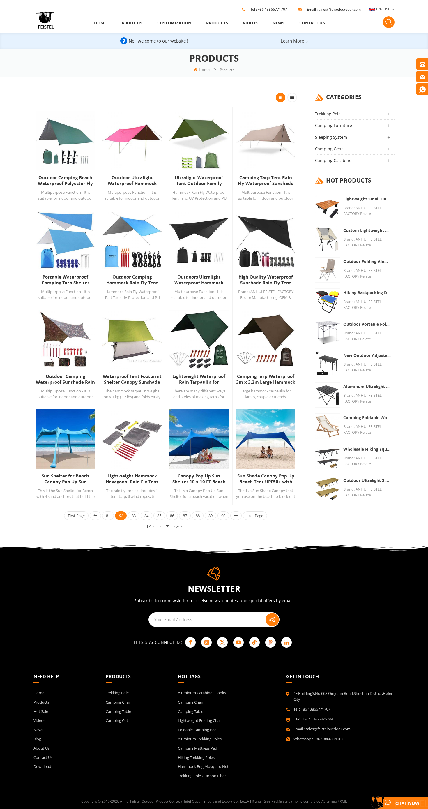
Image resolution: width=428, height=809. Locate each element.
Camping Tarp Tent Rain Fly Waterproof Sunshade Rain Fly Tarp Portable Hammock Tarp (265, 180)
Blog (37, 738)
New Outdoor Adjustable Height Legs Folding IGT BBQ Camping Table (367, 355)
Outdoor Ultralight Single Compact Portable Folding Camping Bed (367, 480)
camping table (190, 711)
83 (134, 515)
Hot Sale (40, 711)
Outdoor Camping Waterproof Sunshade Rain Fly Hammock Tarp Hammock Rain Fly (65, 379)
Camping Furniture (333, 125)
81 (108, 515)
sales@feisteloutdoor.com (340, 9)
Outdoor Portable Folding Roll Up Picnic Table (367, 324)
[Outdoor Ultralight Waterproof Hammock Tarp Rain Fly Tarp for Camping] (132, 140)
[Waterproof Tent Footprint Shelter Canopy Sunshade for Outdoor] (132, 339)
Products (217, 23)
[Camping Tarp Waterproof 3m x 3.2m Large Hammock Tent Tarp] (265, 339)
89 (210, 515)
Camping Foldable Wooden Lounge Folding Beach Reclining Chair (367, 417)
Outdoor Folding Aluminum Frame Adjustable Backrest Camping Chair (367, 261)
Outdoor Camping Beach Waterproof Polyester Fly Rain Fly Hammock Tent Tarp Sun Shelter (65, 180)
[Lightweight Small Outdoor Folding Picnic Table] (327, 207)
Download (42, 766)
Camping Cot (117, 720)
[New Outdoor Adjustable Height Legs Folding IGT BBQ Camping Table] (327, 363)
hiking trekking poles (196, 757)
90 (223, 515)
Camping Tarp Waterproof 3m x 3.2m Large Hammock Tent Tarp (265, 379)
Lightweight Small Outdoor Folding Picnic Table (367, 199)
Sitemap (330, 801)
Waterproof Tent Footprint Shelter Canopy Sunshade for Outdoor (132, 379)
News (278, 23)
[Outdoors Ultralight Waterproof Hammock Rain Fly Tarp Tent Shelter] (199, 240)
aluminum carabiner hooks (202, 692)
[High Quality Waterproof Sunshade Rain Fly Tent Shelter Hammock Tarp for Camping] (265, 240)
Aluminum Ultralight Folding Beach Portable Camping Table (367, 386)
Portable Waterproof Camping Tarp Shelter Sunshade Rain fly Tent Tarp (65, 280)
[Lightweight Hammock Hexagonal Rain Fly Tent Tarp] (132, 438)
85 (159, 515)
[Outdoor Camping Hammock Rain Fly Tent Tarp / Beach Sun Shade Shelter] (132, 240)
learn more (292, 41)
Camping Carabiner (334, 160)
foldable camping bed (197, 729)
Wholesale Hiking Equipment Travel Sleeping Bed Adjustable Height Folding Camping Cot (367, 449)
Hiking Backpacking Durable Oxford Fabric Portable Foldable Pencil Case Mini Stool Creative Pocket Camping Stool (367, 292)
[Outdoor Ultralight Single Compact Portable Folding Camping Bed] (327, 488)
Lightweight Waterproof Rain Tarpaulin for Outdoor (198, 379)
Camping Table (118, 711)
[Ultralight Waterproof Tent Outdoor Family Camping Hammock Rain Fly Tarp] (199, 140)
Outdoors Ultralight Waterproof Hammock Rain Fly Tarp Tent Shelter (199, 280)
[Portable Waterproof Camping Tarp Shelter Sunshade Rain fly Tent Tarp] (65, 240)
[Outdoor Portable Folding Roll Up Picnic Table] (327, 332)
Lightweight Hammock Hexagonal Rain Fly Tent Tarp (132, 479)
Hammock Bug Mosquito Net (203, 766)
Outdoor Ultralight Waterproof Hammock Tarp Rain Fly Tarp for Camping (132, 180)
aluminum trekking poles (200, 738)
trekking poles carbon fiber (202, 775)
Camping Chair (118, 702)
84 (146, 515)
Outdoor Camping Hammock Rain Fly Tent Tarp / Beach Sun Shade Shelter (132, 280)
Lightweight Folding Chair (200, 720)
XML (343, 801)
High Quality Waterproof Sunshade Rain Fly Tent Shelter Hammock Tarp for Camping (266, 280)
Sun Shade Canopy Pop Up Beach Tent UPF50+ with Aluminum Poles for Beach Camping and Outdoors (266, 479)
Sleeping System (331, 137)
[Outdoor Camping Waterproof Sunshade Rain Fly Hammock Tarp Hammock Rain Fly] (65, 339)
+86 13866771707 (272, 9)
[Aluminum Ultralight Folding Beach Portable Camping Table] (327, 395)
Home (100, 23)
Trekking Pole (328, 114)
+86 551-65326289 (317, 719)
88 (198, 515)
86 (172, 515)
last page (255, 515)
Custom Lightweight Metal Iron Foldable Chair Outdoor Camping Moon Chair (367, 230)
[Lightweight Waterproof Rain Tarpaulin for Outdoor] (199, 339)
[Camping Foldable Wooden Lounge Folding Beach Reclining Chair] (327, 426)
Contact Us (312, 23)
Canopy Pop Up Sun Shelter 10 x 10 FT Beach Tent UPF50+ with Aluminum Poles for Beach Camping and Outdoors (199, 479)
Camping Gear (329, 148)
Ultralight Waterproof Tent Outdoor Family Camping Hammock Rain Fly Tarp (199, 180)
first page (76, 515)
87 (185, 515)
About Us (131, 23)
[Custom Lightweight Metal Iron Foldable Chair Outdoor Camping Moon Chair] (327, 238)
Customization (174, 23)
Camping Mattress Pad (197, 748)
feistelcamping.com (294, 801)
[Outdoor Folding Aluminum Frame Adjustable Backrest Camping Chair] (327, 270)
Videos (250, 23)
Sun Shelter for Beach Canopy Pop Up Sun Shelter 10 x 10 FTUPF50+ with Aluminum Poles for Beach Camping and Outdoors (65, 479)
